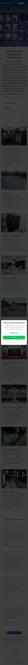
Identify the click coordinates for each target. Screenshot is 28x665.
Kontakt (8, 342)
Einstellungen (14, 333)
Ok (14, 337)
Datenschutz (18, 342)
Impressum (13, 342)
